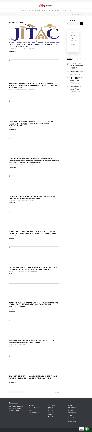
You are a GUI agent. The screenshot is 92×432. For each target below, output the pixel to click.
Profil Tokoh (51, 405)
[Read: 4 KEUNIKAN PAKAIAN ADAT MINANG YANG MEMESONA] (68, 72)
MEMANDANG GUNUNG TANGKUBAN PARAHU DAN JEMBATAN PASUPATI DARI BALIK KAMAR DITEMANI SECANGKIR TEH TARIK (32, 233)
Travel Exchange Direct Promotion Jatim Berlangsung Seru (75, 88)
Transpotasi (51, 413)
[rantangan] (34, 184)
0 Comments (18, 48)
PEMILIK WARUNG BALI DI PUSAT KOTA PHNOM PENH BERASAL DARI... (76, 65)
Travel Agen (51, 409)
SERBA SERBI (31, 48)
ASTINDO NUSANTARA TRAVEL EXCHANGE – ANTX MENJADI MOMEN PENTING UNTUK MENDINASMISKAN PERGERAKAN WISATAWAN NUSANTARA (31, 123)
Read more (12, 51)
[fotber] (34, 291)
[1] (34, 220)
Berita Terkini (25, 48)
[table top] (34, 256)
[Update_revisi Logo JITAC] (34, 33)
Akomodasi (25, 89)
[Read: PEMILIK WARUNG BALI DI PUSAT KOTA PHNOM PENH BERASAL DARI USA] (68, 64)
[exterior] (34, 70)
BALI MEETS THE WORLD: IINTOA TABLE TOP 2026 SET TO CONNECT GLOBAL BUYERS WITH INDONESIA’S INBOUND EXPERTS (33, 268)
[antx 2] (34, 109)
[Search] (70, 10)
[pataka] (34, 329)
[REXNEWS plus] (46, 5)
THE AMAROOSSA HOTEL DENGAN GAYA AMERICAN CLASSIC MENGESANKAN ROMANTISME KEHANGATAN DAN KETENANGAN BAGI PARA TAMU (33, 85)
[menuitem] (24, 10)
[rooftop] (34, 364)
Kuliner (50, 414)
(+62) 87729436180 (34, 407)
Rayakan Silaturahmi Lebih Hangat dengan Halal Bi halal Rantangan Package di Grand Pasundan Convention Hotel (32, 197)
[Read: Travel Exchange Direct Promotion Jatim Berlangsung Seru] (68, 87)
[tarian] (34, 147)
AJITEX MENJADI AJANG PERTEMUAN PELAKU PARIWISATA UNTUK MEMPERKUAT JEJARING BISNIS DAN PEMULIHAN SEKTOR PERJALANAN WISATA (33, 305)
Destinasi (50, 407)
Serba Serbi (51, 416)
